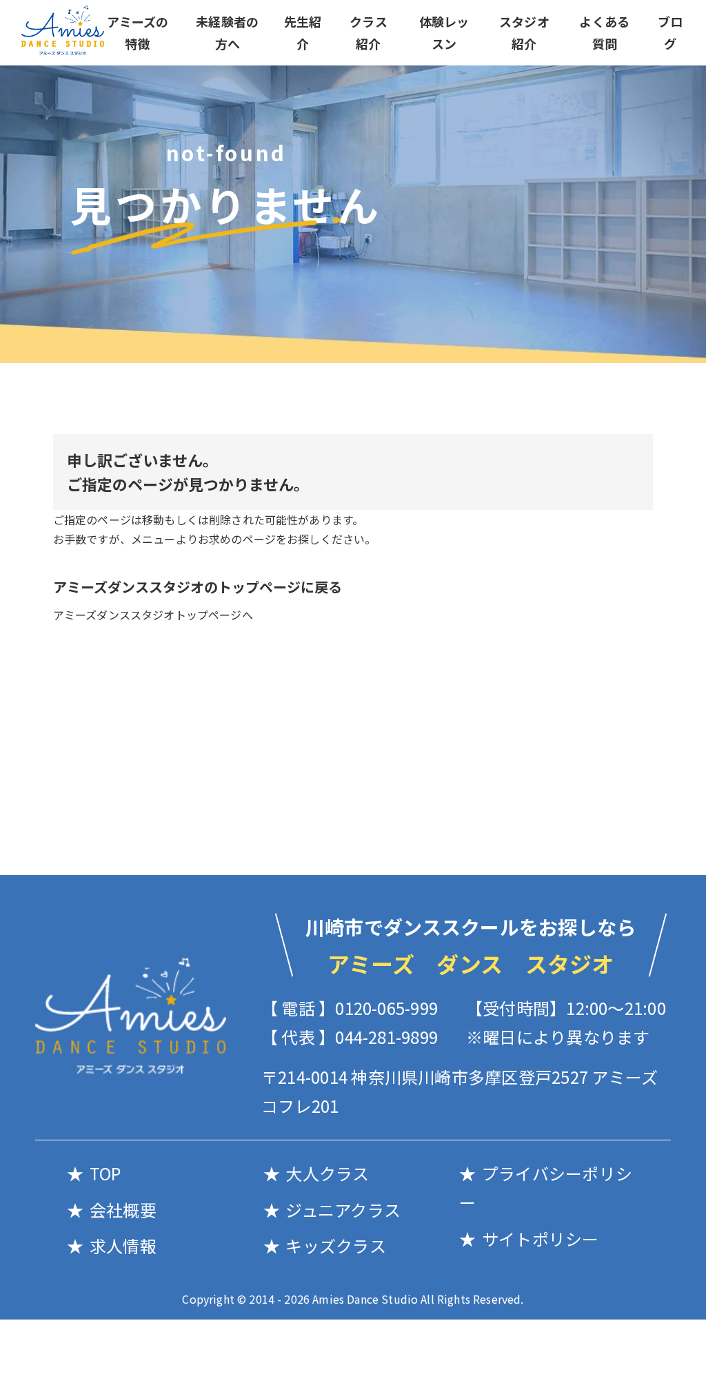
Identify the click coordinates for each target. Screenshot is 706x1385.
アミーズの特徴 (138, 32)
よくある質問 (604, 32)
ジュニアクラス (343, 1210)
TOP (105, 1173)
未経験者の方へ (227, 32)
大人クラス (327, 1173)
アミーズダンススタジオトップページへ (153, 614)
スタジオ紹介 (524, 32)
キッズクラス (335, 1245)
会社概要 (123, 1210)
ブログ (670, 32)
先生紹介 (303, 32)
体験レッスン (444, 32)
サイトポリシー (540, 1239)
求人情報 (123, 1245)
